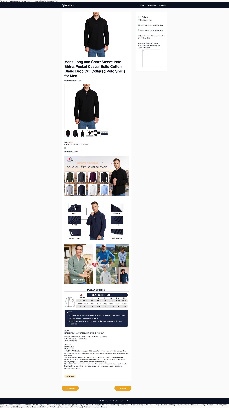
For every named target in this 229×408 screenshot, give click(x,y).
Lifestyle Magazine (41, 1)
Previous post (70, 388)
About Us (162, 5)
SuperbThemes (126, 401)
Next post (123, 388)
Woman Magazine (92, 405)
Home (142, 5)
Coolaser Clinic (53, 1)
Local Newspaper (144, 47)
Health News (152, 5)
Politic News (114, 405)
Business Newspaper (152, 43)
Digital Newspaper (66, 405)
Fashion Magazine (53, 405)
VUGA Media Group (14, 1)
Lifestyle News (104, 405)
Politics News (148, 405)
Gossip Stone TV (27, 1)
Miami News (142, 45)
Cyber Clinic (68, 5)
